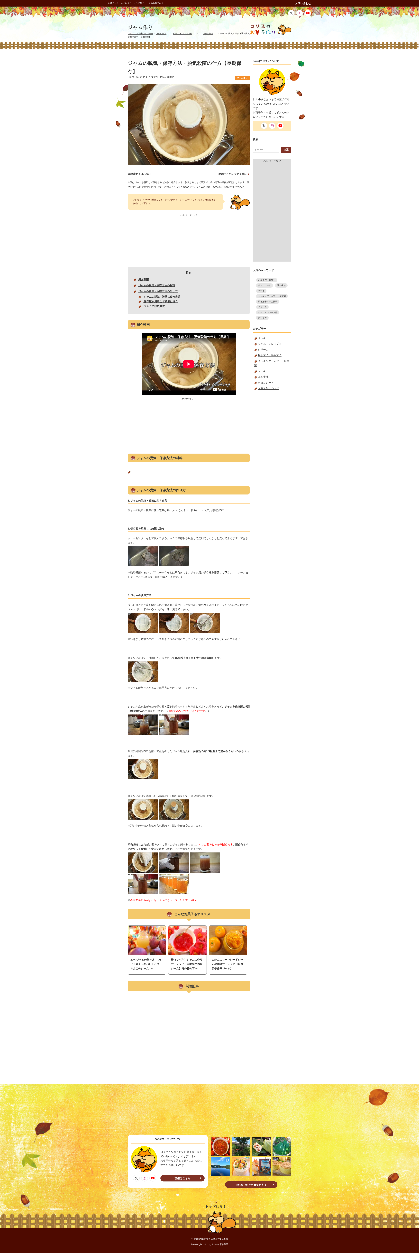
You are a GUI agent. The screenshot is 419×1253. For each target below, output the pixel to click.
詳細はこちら (182, 1178)
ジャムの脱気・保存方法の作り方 (158, 291)
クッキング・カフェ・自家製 (272, 296)
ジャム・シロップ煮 (267, 312)
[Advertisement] (189, 241)
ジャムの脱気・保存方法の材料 (156, 285)
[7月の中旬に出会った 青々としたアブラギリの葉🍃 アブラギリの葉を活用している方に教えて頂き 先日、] (261, 1146)
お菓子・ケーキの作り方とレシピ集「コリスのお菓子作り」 (136, 3)
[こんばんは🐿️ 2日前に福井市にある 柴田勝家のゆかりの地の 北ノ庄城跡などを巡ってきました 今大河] (241, 1146)
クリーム (262, 307)
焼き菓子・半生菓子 (267, 301)
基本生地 (281, 285)
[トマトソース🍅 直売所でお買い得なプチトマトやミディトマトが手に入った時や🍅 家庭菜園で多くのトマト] (220, 1146)
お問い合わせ (303, 3)
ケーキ (261, 291)
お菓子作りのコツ (266, 280)
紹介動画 (143, 279)
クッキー (262, 317)
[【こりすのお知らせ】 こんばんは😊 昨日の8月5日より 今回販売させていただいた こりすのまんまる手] (261, 1166)
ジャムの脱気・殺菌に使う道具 (162, 296)
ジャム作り (242, 78)
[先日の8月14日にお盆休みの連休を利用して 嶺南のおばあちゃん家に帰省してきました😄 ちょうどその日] (220, 1166)
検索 (286, 149)
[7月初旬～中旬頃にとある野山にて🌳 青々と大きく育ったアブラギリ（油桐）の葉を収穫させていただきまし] (282, 1146)
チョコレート (264, 285)
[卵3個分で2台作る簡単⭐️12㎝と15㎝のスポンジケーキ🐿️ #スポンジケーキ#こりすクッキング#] (282, 1166)
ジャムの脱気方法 (154, 306)
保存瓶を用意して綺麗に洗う (160, 301)
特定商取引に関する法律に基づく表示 (209, 1239)
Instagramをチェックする (251, 1184)
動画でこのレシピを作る (233, 174)
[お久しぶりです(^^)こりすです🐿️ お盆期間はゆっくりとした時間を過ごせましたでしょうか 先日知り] (241, 1166)
